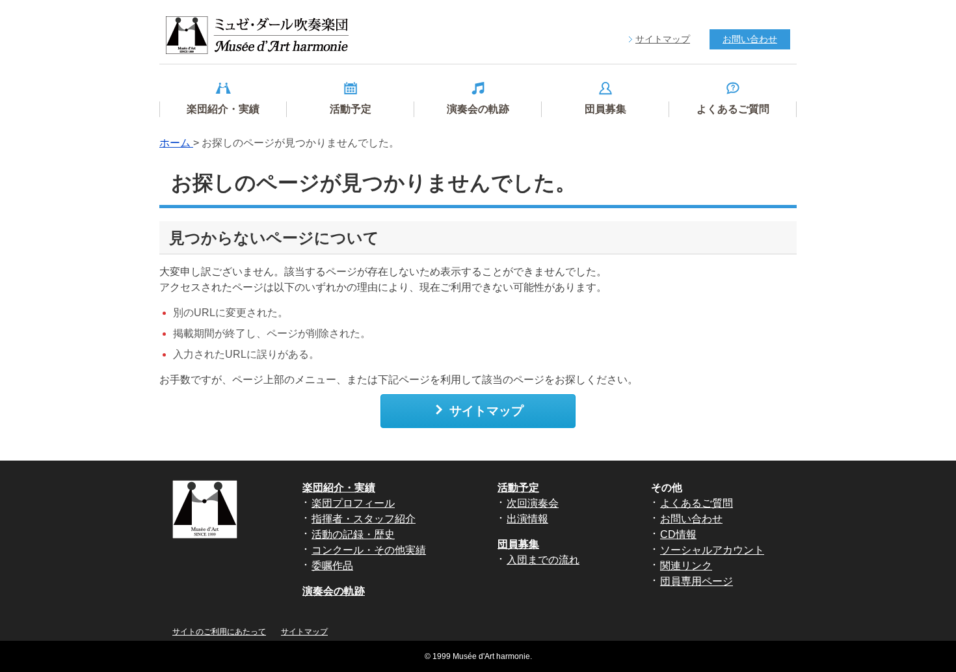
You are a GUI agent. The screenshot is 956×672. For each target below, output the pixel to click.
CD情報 (678, 534)
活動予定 (518, 487)
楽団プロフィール (353, 503)
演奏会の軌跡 (333, 591)
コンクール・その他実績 (369, 550)
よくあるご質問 (696, 503)
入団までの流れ (543, 559)
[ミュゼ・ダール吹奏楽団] (257, 35)
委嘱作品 (332, 565)
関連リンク (686, 565)
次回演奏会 (533, 503)
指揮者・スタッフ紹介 (364, 518)
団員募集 (518, 544)
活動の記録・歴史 (353, 534)
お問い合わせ (691, 518)
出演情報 (527, 518)
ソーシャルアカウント (712, 550)
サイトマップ (486, 411)
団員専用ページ (696, 581)
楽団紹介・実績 (338, 487)
